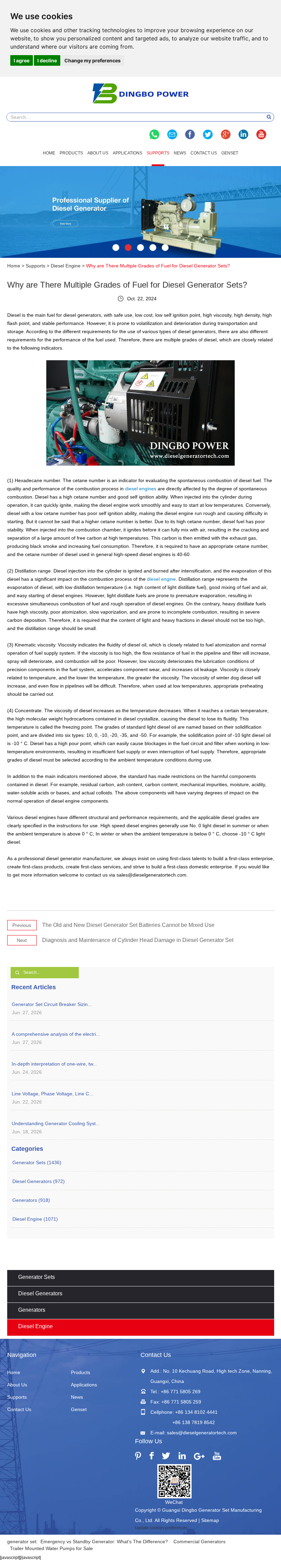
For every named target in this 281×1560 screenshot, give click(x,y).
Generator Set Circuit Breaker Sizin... (52, 1004)
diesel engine (161, 579)
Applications (127, 153)
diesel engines (140, 488)
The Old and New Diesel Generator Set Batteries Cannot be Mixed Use (128, 925)
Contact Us (204, 153)
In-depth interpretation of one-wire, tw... (54, 1064)
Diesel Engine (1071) (35, 1219)
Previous (21, 925)
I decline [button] (47, 60)
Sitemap (210, 1520)
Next (22, 940)
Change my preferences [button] (92, 60)
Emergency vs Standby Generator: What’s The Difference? (104, 1541)
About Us (97, 153)
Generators (31, 1310)
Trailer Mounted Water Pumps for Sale (51, 1548)
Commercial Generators (199, 1541)
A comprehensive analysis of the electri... (56, 1034)
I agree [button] (21, 60)
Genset (229, 153)
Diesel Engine (66, 265)
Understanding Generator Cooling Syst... (56, 1123)
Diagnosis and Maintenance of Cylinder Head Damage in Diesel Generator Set (137, 940)
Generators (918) (31, 1200)
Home (49, 153)
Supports (158, 153)
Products (71, 153)
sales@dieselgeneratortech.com (202, 1432)
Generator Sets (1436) (36, 1162)
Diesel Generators (40, 1293)
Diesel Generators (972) (38, 1181)
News (180, 153)
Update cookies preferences (161, 1527)
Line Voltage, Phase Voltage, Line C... (52, 1093)
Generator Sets (36, 1277)
